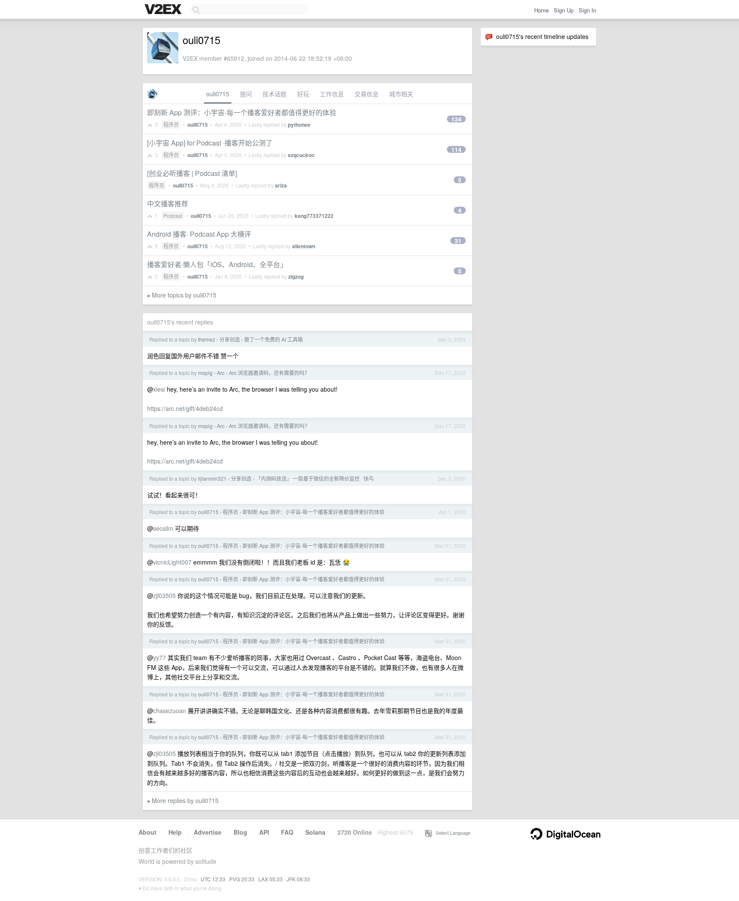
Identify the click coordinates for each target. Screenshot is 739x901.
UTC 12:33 (213, 879)
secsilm (163, 528)
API (264, 832)
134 (456, 119)
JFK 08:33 (298, 879)
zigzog (296, 276)
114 (456, 149)
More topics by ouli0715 (184, 295)
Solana (315, 832)
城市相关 (401, 93)
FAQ (287, 832)
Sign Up (563, 10)
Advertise (208, 832)
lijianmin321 (212, 478)
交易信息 (366, 93)
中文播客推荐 (167, 203)
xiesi (159, 389)
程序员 (171, 124)
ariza (281, 185)
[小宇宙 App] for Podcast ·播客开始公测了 (209, 143)
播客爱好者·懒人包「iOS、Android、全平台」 (217, 264)
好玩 (303, 93)
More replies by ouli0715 (185, 800)
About (148, 832)
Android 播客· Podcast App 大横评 (199, 234)
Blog (240, 832)
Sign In (587, 10)
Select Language (451, 832)
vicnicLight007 (172, 562)
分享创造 (229, 339)
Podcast (172, 215)
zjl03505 (164, 595)
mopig (205, 372)
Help (175, 832)
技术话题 (275, 93)
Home (541, 10)
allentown (303, 246)
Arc (221, 372)
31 (458, 240)
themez (206, 339)
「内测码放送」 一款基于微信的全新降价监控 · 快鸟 (315, 478)
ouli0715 (217, 93)
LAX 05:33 (270, 879)
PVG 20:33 (241, 879)
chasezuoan (169, 710)
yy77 (159, 657)
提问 (246, 93)
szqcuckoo (301, 155)
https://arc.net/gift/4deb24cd (185, 408)
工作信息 (332, 93)
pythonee (299, 124)
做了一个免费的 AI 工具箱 (273, 339)
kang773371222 (314, 216)
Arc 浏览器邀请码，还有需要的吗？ (269, 372)
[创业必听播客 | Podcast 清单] (192, 173)
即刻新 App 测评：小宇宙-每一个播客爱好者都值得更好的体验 (241, 112)
